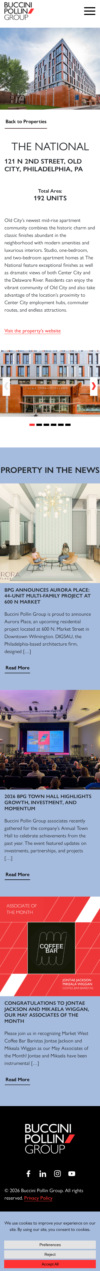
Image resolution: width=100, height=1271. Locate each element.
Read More (17, 668)
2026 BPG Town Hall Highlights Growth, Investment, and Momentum (47, 802)
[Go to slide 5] (61, 425)
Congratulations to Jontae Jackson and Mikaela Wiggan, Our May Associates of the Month (46, 1012)
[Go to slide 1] (32, 425)
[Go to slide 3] (46, 425)
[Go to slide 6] (68, 425)
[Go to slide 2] (39, 425)
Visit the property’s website (32, 331)
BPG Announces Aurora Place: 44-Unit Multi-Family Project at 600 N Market (47, 596)
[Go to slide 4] (53, 425)
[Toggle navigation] (91, 11)
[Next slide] (94, 386)
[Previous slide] (6, 386)
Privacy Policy (38, 1198)
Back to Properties (26, 121)
